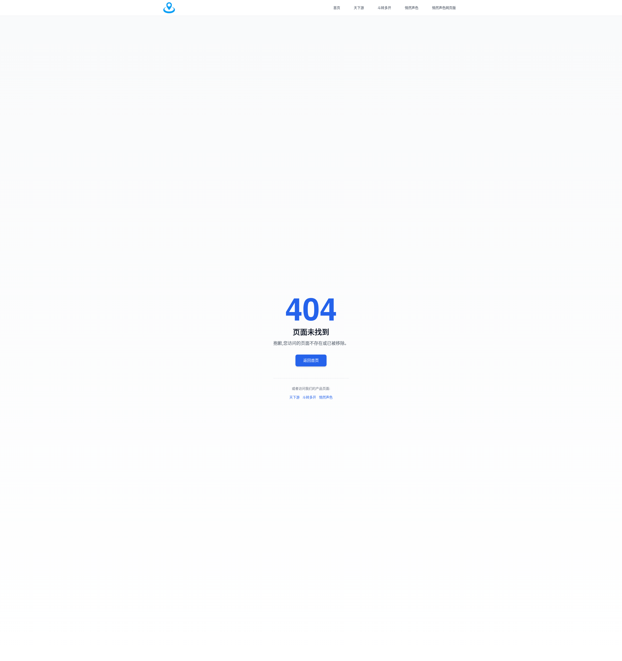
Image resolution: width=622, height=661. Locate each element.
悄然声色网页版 (444, 8)
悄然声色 (411, 8)
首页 (336, 8)
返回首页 (311, 360)
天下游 (359, 8)
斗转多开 (384, 8)
